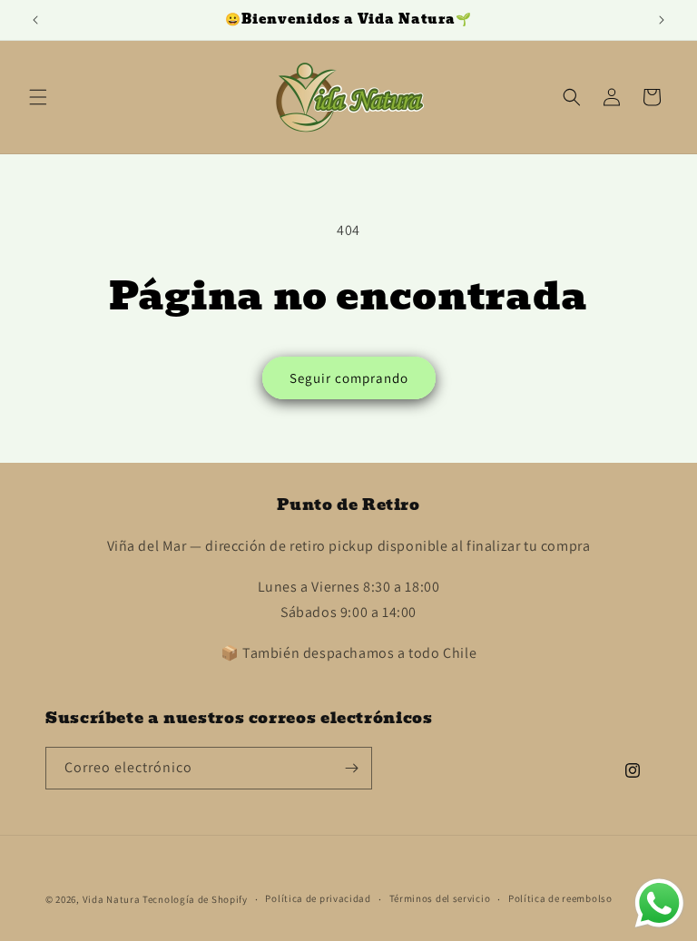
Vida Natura (112, 899)
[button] (38, 97)
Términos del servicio (440, 898)
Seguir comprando (349, 378)
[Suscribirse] (351, 768)
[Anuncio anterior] (35, 20)
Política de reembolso (560, 898)
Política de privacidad (317, 898)
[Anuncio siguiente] (662, 20)
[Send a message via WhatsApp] (659, 903)
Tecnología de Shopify (195, 899)
